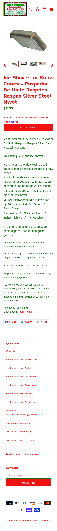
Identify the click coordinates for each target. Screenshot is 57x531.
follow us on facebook (20, 439)
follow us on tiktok (18, 422)
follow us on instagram (20, 431)
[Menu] (51, 9)
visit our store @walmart (21, 385)
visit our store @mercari (21, 402)
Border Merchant (23, 520)
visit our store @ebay (19, 368)
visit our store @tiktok (20, 393)
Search (10, 351)
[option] (14, 64)
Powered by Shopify (41, 520)
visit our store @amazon (21, 359)
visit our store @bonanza (22, 376)
